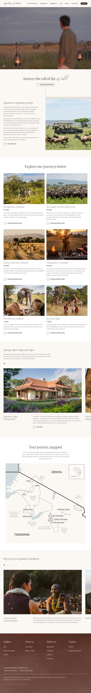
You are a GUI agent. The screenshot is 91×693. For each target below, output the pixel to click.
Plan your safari (32, 3)
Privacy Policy (30, 651)
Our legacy (74, 3)
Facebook (50, 651)
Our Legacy (29, 647)
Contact (71, 647)
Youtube (50, 658)
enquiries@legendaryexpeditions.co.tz (16, 668)
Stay (61, 3)
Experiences (53, 3)
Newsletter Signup (75, 651)
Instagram (50, 647)
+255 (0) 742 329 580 (26, 671)
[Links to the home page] (12, 3)
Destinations (43, 3)
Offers (67, 3)
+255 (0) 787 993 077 (10, 671)
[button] (4, 363)
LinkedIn (49, 654)
